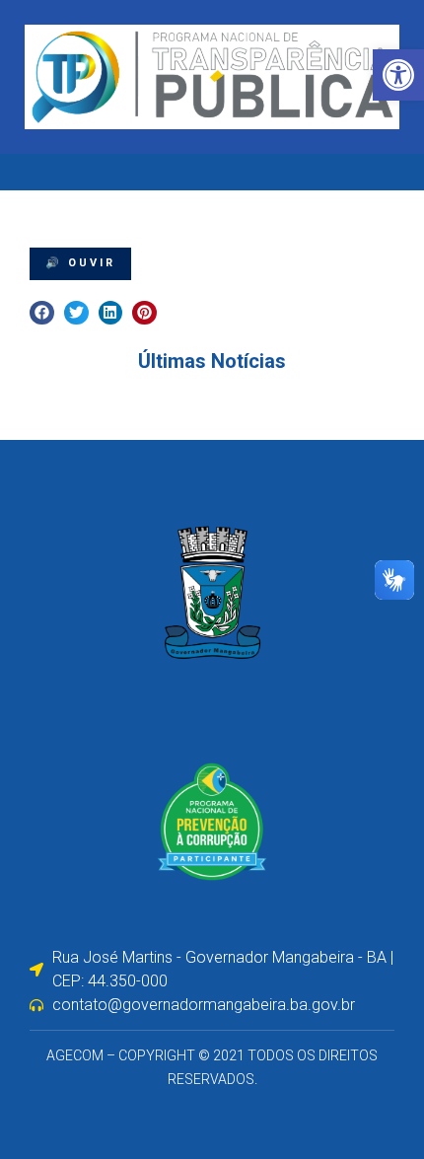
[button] (42, 313)
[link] (398, 75)
